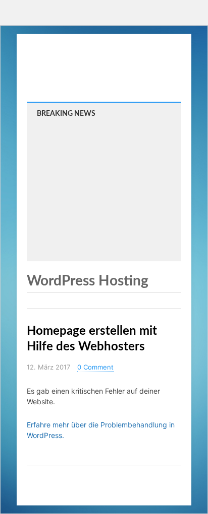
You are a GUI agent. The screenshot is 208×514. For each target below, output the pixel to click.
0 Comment (95, 367)
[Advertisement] (104, 188)
